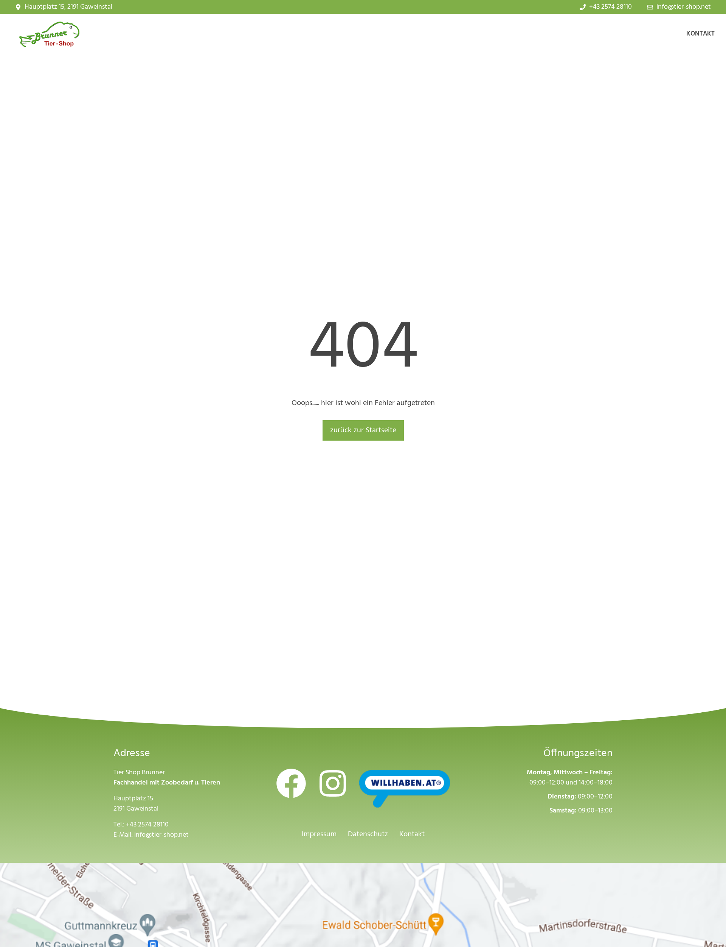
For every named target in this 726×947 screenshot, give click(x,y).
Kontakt (700, 34)
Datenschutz (368, 834)
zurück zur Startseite (363, 430)
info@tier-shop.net (161, 834)
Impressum (319, 834)
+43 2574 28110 (147, 824)
